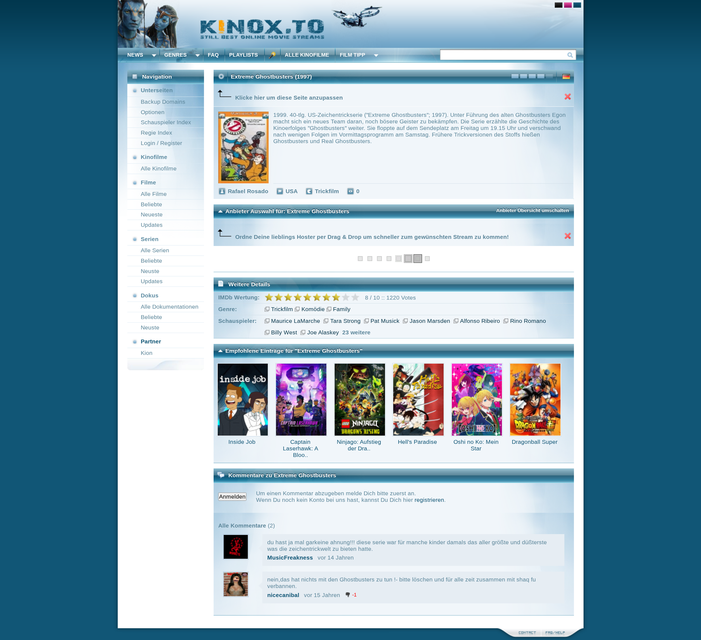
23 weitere (356, 332)
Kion (147, 353)
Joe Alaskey (323, 332)
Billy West (284, 332)
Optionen (153, 112)
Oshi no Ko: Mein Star (476, 445)
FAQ (213, 55)
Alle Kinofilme (307, 55)
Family (341, 309)
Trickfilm (282, 309)
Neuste (150, 271)
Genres (175, 55)
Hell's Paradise (417, 442)
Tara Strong (345, 321)
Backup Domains (163, 102)
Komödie (313, 309)
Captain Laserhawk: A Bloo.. (300, 448)
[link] (351, 24)
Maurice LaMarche (295, 321)
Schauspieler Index (166, 122)
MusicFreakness (290, 557)
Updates (152, 225)
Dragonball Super (535, 442)
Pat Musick (385, 321)
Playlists (243, 55)
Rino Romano (528, 321)
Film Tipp (352, 55)
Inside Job (241, 442)
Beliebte (151, 204)
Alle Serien (155, 250)
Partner (151, 341)
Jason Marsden (430, 321)
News (135, 55)
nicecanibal (283, 595)
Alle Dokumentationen (170, 306)
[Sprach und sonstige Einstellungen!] (272, 55)
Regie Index (156, 132)
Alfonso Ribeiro (480, 321)
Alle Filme (154, 194)
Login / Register (161, 143)
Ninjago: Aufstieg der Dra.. (359, 445)
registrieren (429, 500)
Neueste (152, 214)
